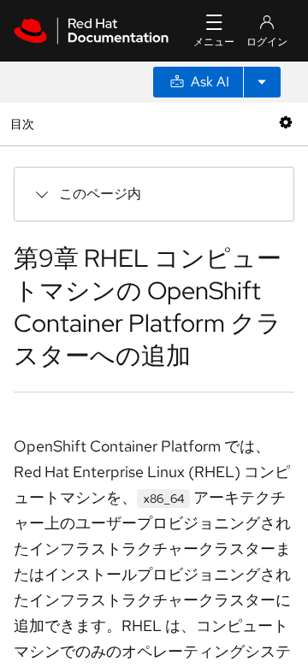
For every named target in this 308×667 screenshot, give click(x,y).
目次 (24, 123)
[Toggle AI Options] (262, 82)
